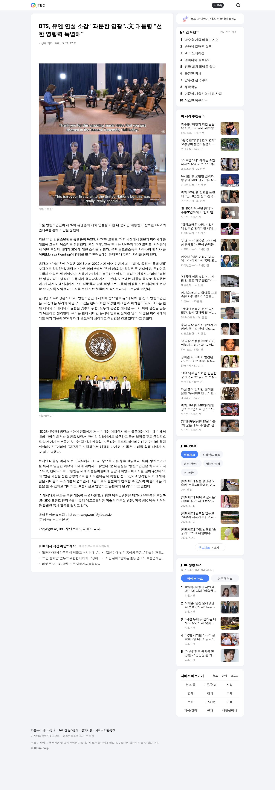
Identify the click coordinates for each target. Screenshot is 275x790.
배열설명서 (229, 710)
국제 (230, 693)
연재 (210, 710)
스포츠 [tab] (234, 675)
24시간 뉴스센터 (68, 730)
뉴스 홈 (190, 685)
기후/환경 (210, 685)
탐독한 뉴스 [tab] (225, 578)
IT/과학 (210, 702)
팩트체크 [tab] (189, 454)
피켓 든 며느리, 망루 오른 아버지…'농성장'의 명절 (71, 564)
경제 (191, 693)
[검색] (239, 5)
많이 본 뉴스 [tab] (195, 578)
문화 (191, 702)
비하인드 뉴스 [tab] (211, 454)
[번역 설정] (147, 54)
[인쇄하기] (162, 54)
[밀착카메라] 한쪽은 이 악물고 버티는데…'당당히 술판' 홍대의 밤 (71, 552)
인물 (230, 702)
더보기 (209, 547)
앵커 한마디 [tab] (191, 463)
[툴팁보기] (239, 32)
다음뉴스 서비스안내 (43, 730)
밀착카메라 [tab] (213, 463)
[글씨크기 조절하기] (154, 54)
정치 (210, 693)
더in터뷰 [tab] (189, 472)
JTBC (40, 5)
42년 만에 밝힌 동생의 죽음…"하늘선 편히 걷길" (135, 552)
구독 (219, 5)
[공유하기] (230, 5)
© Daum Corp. (40, 748)
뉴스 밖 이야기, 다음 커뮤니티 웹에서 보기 (216, 18)
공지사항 (87, 730)
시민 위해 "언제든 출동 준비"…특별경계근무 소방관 (135, 558)
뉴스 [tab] (215, 675)
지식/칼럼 (190, 710)
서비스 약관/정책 (105, 730)
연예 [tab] (224, 675)
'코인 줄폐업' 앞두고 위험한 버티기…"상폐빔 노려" (71, 558)
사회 (230, 685)
